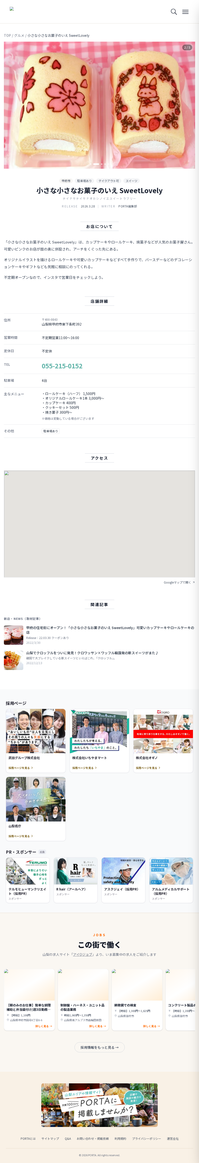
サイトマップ (50, 1138)
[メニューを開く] (185, 11)
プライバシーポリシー (146, 1138)
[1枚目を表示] (90, 164)
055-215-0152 (62, 365)
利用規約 (120, 1138)
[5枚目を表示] (108, 164)
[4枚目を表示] (105, 164)
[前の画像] (12, 105)
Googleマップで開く (177, 582)
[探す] (174, 11)
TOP (7, 35)
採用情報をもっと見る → (100, 1047)
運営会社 (173, 1138)
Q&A (68, 1138)
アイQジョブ (82, 954)
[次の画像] (187, 105)
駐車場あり (84, 181)
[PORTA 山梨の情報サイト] (25, 11)
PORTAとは (28, 1138)
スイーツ (131, 181)
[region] (99, 105)
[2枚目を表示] (94, 164)
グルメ (19, 35)
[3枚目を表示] (99, 164)
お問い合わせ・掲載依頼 (93, 1138)
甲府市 (66, 181)
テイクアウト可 (109, 181)
